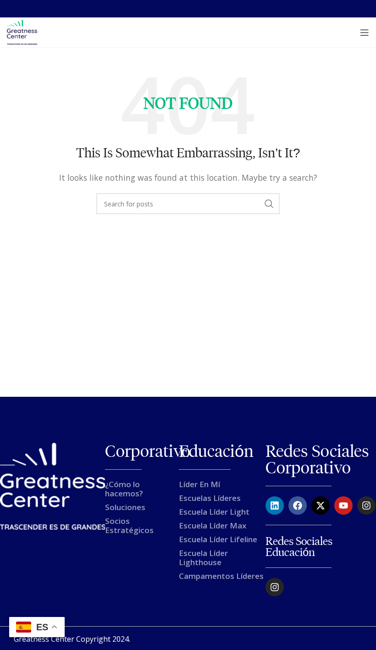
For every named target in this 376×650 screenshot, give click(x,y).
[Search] (269, 203)
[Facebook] (297, 505)
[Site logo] (22, 32)
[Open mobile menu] (364, 32)
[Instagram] (366, 505)
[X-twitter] (320, 505)
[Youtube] (343, 505)
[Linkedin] (274, 505)
